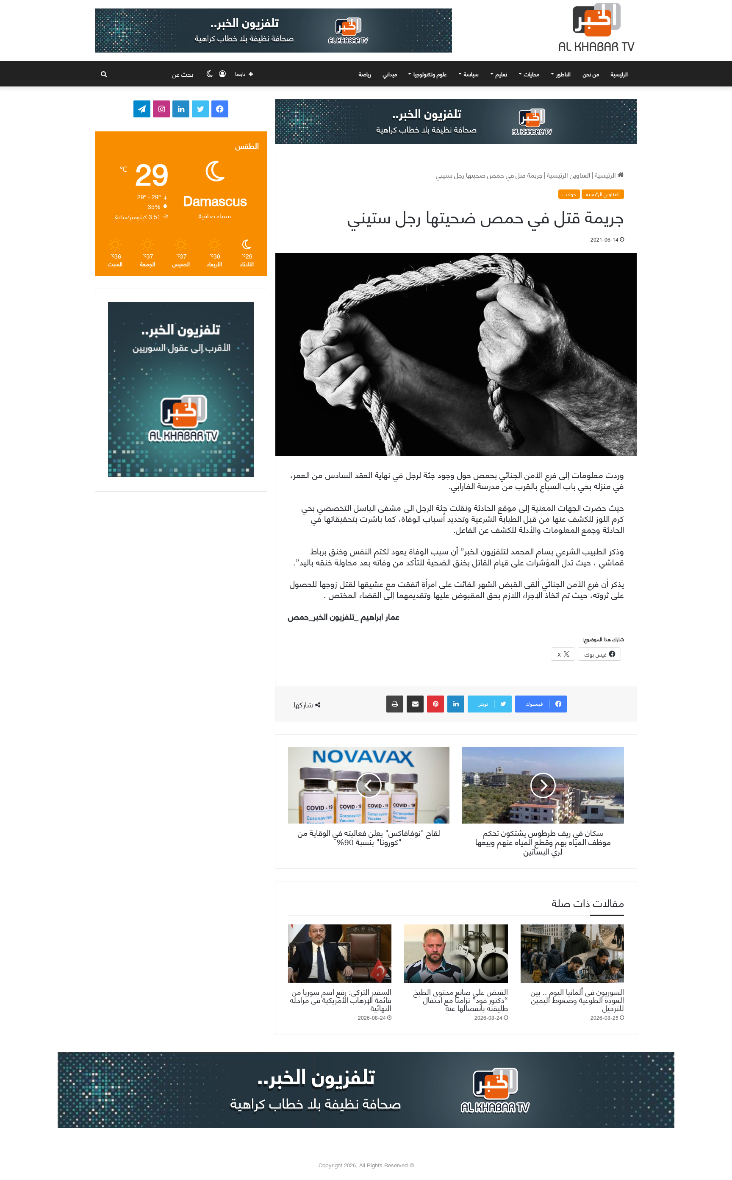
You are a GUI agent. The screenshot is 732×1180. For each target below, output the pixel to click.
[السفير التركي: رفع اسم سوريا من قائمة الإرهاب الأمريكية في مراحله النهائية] (339, 953)
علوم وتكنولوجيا (430, 74)
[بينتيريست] (435, 704)
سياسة (471, 74)
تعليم (501, 74)
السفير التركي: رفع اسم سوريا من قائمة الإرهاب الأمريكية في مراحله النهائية (340, 999)
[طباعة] (394, 704)
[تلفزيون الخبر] (594, 27)
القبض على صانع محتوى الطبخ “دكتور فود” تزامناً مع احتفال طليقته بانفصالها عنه (460, 999)
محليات (531, 74)
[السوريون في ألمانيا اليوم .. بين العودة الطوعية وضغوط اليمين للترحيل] (572, 953)
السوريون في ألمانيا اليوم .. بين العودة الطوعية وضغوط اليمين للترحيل (577, 999)
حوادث (569, 194)
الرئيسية (620, 74)
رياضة (365, 74)
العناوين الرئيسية (569, 174)
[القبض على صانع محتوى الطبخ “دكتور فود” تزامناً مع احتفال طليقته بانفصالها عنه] (455, 953)
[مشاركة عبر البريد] (415, 704)
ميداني (390, 74)
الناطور (563, 74)
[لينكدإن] (455, 704)
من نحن (591, 74)
